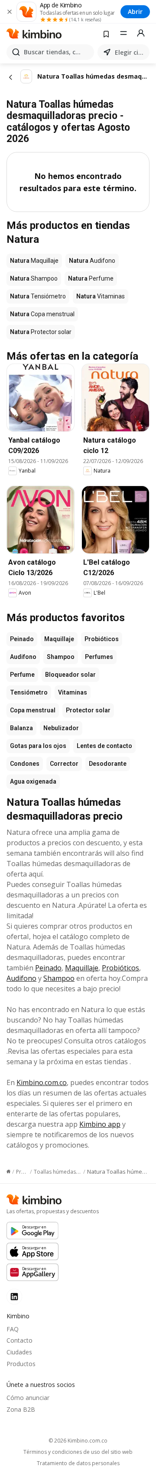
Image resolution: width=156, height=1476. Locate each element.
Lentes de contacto (104, 745)
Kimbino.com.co (41, 1082)
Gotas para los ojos (38, 745)
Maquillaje (59, 638)
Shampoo (61, 656)
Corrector (64, 763)
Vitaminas (72, 692)
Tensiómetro (29, 692)
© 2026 (78, 1440)
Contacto (19, 1340)
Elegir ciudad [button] (130, 52)
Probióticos (101, 638)
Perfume (22, 674)
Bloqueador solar (70, 674)
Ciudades (19, 1352)
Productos (21, 1364)
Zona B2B (20, 1409)
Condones (24, 763)
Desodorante (108, 763)
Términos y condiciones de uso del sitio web (78, 1452)
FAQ (12, 1329)
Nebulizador (61, 728)
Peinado (22, 638)
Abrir (135, 11)
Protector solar (88, 710)
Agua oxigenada (33, 781)
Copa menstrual (32, 710)
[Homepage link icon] (8, 1171)
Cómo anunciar (27, 1397)
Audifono (23, 656)
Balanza (21, 728)
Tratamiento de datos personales (78, 1463)
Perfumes (99, 656)
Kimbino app (99, 1124)
